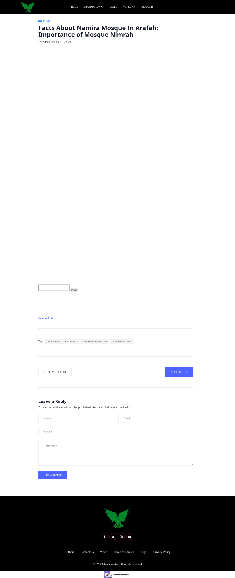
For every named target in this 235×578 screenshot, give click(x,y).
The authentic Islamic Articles (62, 341)
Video (113, 7)
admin (46, 41)
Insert (74, 290)
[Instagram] (121, 536)
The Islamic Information (95, 341)
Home (74, 7)
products (147, 7)
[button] (200, 6)
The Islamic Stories (122, 341)
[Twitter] (112, 536)
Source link (45, 317)
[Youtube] (129, 536)
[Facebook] (104, 536)
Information (91, 7)
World (126, 7)
